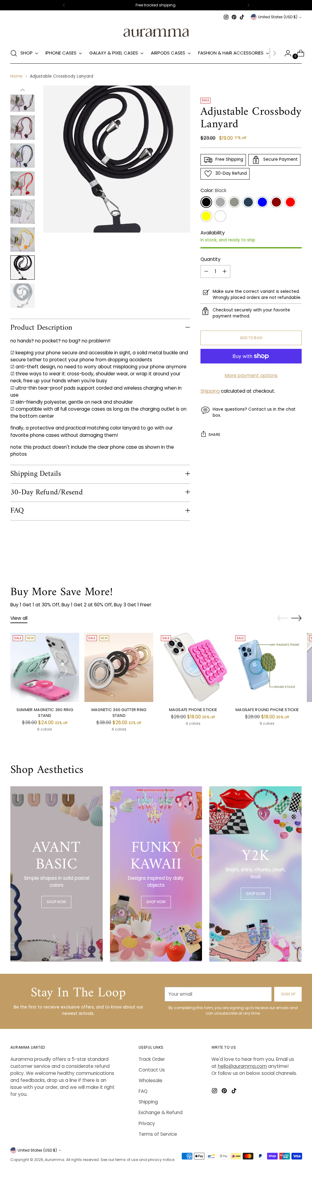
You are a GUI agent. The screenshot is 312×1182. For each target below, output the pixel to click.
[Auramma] (156, 32)
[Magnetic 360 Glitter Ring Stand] (118, 667)
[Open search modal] (14, 53)
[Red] (290, 202)
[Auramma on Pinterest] (234, 17)
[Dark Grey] (220, 202)
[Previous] (64, 5)
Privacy (147, 1123)
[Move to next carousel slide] (296, 618)
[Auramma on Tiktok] (242, 17)
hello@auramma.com (242, 1066)
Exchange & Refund (161, 1112)
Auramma (54, 1159)
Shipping (210, 391)
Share (214, 434)
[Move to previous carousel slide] (282, 618)
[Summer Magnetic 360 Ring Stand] (44, 667)
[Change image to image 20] (22, 211)
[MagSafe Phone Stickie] (192, 667)
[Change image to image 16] (22, 99)
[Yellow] (206, 216)
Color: (213, 190)
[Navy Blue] (248, 202)
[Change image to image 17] (22, 127)
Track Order (152, 1059)
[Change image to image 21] (22, 239)
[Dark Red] (276, 202)
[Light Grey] (234, 202)
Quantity (210, 259)
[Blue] (262, 202)
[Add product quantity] (224, 271)
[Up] (22, 90)
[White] (220, 216)
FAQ (143, 1091)
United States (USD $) (277, 16)
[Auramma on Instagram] (226, 17)
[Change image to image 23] (22, 295)
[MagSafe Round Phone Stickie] (267, 667)
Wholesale (150, 1080)
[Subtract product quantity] (206, 271)
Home (16, 76)
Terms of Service (158, 1134)
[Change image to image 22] (22, 267)
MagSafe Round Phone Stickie (267, 709)
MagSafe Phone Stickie (193, 709)
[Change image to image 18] (22, 155)
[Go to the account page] (285, 53)
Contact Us (152, 1070)
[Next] (248, 5)
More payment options (251, 375)
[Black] (206, 202)
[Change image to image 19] (22, 183)
